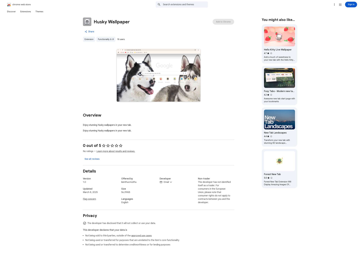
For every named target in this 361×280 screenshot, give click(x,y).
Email (166, 182)
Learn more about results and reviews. (115, 151)
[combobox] (185, 4)
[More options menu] (334, 4)
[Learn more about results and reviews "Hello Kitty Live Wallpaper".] (271, 53)
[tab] (11, 11)
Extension (89, 39)
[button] (340, 4)
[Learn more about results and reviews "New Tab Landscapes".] (271, 136)
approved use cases (141, 235)
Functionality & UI (106, 39)
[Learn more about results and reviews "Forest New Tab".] (271, 177)
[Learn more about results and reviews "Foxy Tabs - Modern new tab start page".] (271, 94)
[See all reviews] (92, 159)
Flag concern (89, 199)
